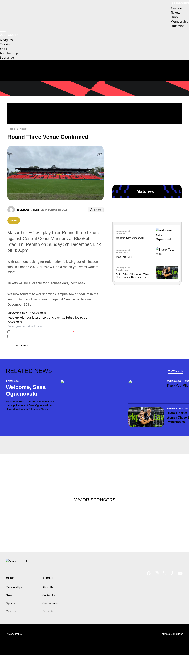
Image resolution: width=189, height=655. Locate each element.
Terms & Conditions (171, 633)
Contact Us (48, 595)
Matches (11, 611)
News (23, 128)
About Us (47, 587)
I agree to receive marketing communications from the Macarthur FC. (56, 336)
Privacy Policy (37, 331)
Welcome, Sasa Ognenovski (130, 238)
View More (175, 370)
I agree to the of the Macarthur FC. (43, 331)
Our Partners (50, 603)
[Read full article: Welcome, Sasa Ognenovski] (167, 234)
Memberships (14, 587)
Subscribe (22, 345)
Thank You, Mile (124, 257)
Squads (10, 603)
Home (11, 128)
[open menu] (3, 30)
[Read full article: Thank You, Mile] (167, 253)
